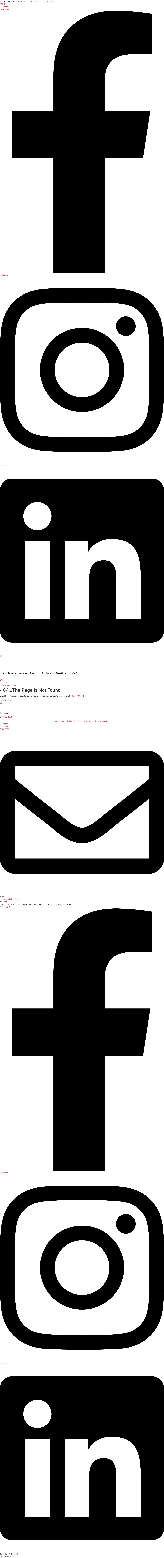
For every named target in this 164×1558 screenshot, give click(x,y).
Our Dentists (47, 673)
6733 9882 (4, 726)
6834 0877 (4, 729)
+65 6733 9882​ (77, 696)
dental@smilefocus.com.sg (11, 899)
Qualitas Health (6, 717)
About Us (23, 673)
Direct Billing (61, 673)
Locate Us (73, 673)
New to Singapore (9, 673)
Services (33, 673)
